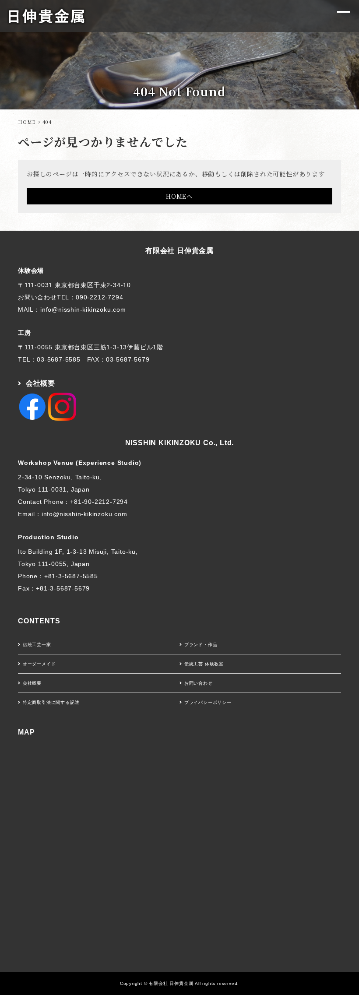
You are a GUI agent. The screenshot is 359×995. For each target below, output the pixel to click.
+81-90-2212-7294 (99, 501)
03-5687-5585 (59, 359)
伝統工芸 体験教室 (204, 663)
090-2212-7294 (99, 297)
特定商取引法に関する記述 (51, 702)
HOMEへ (179, 196)
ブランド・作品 (201, 644)
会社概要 (40, 383)
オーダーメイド (39, 663)
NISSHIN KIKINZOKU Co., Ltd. (179, 443)
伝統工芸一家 (37, 644)
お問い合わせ (198, 683)
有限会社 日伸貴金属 (179, 250)
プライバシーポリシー (208, 702)
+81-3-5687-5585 (71, 576)
